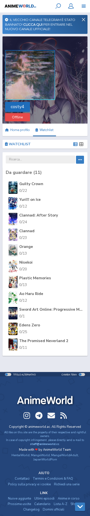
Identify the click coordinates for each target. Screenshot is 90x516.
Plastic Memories (35, 278)
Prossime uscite (19, 504)
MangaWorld (40, 455)
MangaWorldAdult (64, 455)
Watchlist (46, 130)
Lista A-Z (60, 504)
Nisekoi (25, 262)
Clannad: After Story (38, 215)
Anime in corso (69, 498)
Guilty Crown (31, 183)
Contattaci (22, 478)
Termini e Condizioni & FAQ (53, 478)
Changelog (31, 509)
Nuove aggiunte (19, 498)
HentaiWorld (21, 455)
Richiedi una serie (67, 484)
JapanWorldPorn (45, 459)
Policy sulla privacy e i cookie (29, 484)
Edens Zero (29, 325)
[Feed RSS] (63, 415)
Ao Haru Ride (31, 293)
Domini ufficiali (53, 509)
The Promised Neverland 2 (43, 340)
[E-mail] (51, 415)
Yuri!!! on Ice (30, 199)
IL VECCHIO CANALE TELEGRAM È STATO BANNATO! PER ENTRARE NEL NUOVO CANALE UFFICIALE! (40, 24)
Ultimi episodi (44, 498)
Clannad (26, 230)
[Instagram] (27, 415)
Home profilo (19, 130)
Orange (26, 246)
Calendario (42, 504)
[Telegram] (39, 415)
